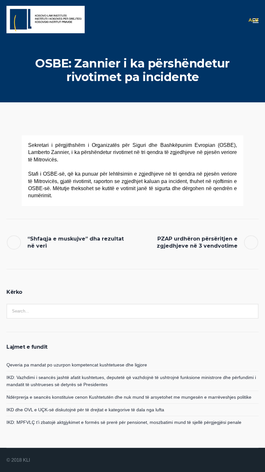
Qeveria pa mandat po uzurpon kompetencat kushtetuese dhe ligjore (76, 364)
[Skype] (254, 460)
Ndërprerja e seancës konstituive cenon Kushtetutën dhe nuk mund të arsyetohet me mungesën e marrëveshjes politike (128, 397)
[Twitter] (246, 460)
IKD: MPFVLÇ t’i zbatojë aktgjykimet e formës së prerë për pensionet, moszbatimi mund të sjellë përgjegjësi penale (123, 422)
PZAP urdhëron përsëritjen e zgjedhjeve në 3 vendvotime (197, 242)
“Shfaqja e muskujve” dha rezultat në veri (75, 242)
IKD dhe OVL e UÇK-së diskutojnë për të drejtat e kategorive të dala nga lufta (85, 409)
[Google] (238, 460)
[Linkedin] (223, 460)
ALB (254, 20)
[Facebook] (231, 460)
